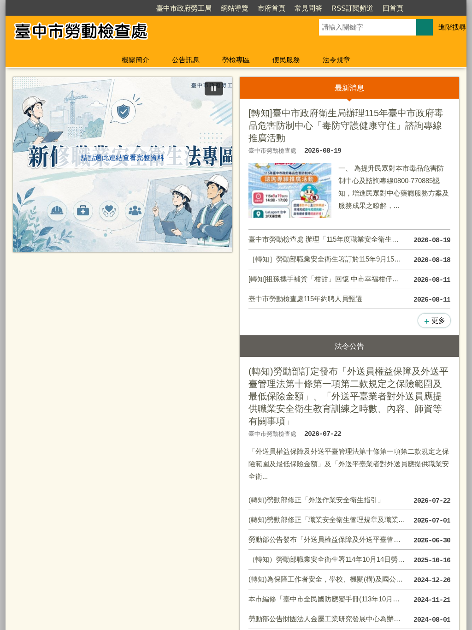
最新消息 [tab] (294, 88)
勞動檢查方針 (60, 420)
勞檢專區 (236, 60)
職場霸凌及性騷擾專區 (224, 494)
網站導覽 (234, 8)
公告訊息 (186, 60)
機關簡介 (135, 60)
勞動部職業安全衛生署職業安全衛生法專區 (244, 475)
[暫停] (214, 88)
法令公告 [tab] (404, 88)
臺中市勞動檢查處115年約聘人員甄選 (349, 299)
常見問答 (308, 8)
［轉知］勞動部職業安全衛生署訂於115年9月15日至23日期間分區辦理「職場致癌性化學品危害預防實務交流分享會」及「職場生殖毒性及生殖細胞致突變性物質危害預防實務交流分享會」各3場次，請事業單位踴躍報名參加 (349, 259)
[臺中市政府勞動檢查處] (151, 33)
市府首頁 (271, 8)
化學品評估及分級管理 (374, 457)
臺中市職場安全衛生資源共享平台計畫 (394, 438)
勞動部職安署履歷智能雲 (77, 494)
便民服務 (286, 60)
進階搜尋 (452, 27)
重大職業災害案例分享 (73, 457)
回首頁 (393, 8)
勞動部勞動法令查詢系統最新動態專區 (394, 494)
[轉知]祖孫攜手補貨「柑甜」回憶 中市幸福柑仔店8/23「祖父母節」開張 (349, 279)
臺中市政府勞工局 (184, 8)
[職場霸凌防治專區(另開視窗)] (122, 160)
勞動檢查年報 (60, 438)
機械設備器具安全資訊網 (378, 475)
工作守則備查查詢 (66, 475)
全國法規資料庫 (213, 420)
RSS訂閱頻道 (352, 8)
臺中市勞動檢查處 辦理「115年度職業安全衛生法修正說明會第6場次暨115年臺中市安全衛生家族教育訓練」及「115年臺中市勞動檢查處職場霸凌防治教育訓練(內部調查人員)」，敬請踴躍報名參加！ (349, 239)
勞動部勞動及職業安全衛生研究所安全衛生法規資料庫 (244, 457)
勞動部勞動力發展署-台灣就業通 (389, 420)
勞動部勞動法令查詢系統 (227, 438)
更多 (438, 320)
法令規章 (336, 60)
